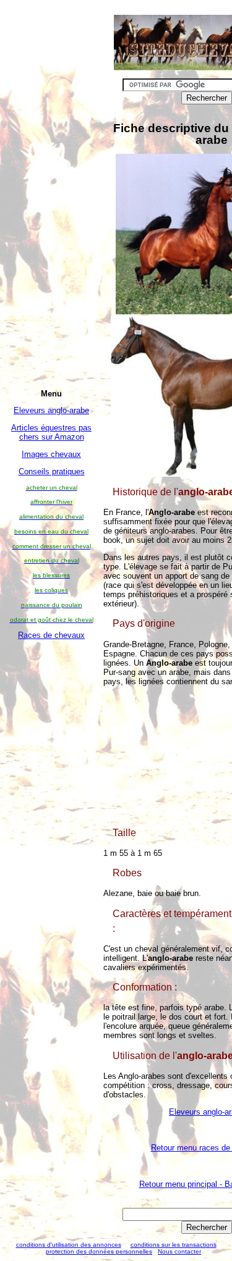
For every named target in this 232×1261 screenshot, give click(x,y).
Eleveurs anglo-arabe (51, 410)
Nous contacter (179, 1251)
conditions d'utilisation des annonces (68, 1244)
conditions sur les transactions (174, 1244)
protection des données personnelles (99, 1251)
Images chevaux (51, 454)
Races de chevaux (51, 635)
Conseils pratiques (52, 471)
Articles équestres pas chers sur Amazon (51, 432)
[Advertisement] (51, 833)
